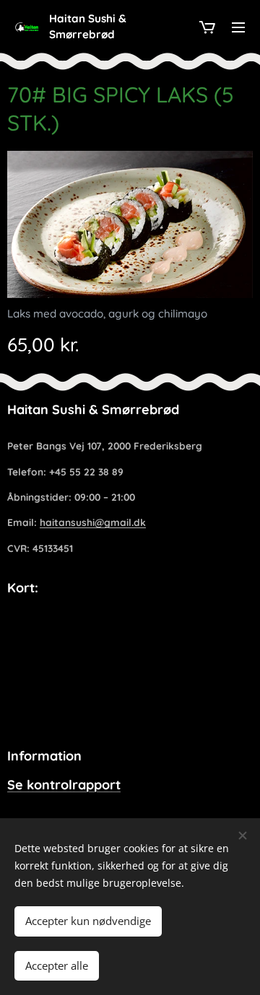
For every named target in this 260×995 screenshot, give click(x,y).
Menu (238, 26)
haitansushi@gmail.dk (93, 522)
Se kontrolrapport (64, 784)
